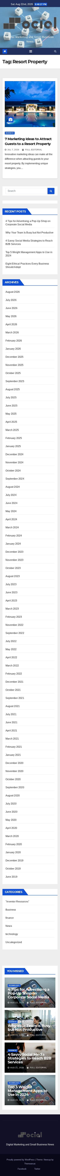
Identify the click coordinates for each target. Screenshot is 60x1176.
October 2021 (13, 690)
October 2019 (13, 868)
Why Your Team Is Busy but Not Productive (29, 232)
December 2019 (15, 860)
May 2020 (11, 820)
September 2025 (15, 381)
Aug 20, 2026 (17, 1100)
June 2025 (11, 405)
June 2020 (11, 811)
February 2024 (14, 535)
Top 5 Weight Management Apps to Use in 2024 (27, 1091)
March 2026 (12, 332)
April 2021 (11, 730)
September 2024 (15, 478)
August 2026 (13, 292)
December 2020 (15, 763)
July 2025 (11, 397)
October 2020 (13, 779)
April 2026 (11, 324)
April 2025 (11, 422)
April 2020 (11, 828)
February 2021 (14, 746)
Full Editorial (33, 150)
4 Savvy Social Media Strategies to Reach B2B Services (29, 1058)
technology (12, 934)
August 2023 (13, 576)
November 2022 (15, 625)
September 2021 (15, 698)
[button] (55, 51)
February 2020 (14, 844)
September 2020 (15, 787)
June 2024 (11, 503)
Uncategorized (14, 942)
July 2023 (11, 584)
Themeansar (29, 1164)
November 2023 (15, 560)
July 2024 (11, 495)
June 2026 (11, 308)
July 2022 (11, 641)
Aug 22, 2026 (17, 1003)
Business (10, 133)
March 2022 (12, 665)
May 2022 (11, 649)
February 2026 (14, 340)
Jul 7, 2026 (13, 150)
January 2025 (13, 446)
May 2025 (11, 413)
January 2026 (13, 348)
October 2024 (13, 470)
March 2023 (12, 608)
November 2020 (15, 771)
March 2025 (12, 430)
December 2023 (15, 552)
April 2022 (11, 657)
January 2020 (13, 852)
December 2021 (15, 681)
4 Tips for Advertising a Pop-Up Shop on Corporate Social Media (28, 993)
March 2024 (12, 527)
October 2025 (13, 373)
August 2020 (13, 795)
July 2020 (11, 803)
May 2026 (11, 316)
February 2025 (14, 438)
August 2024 (13, 487)
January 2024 (13, 543)
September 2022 (15, 633)
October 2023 (13, 568)
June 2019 (11, 876)
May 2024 (11, 511)
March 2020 (12, 836)
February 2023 (14, 617)
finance (10, 918)
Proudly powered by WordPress (21, 1160)
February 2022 (14, 673)
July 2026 (11, 300)
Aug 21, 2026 (17, 1035)
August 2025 (13, 389)
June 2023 (11, 592)
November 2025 (15, 365)
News (9, 926)
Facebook (22, 1169)
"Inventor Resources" (17, 901)
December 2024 (15, 454)
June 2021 (11, 722)
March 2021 (12, 738)
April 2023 (11, 600)
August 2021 (13, 706)
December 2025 (15, 357)
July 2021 (11, 714)
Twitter (37, 1169)
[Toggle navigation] (30, 51)
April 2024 (11, 519)
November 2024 (15, 462)
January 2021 (13, 755)
